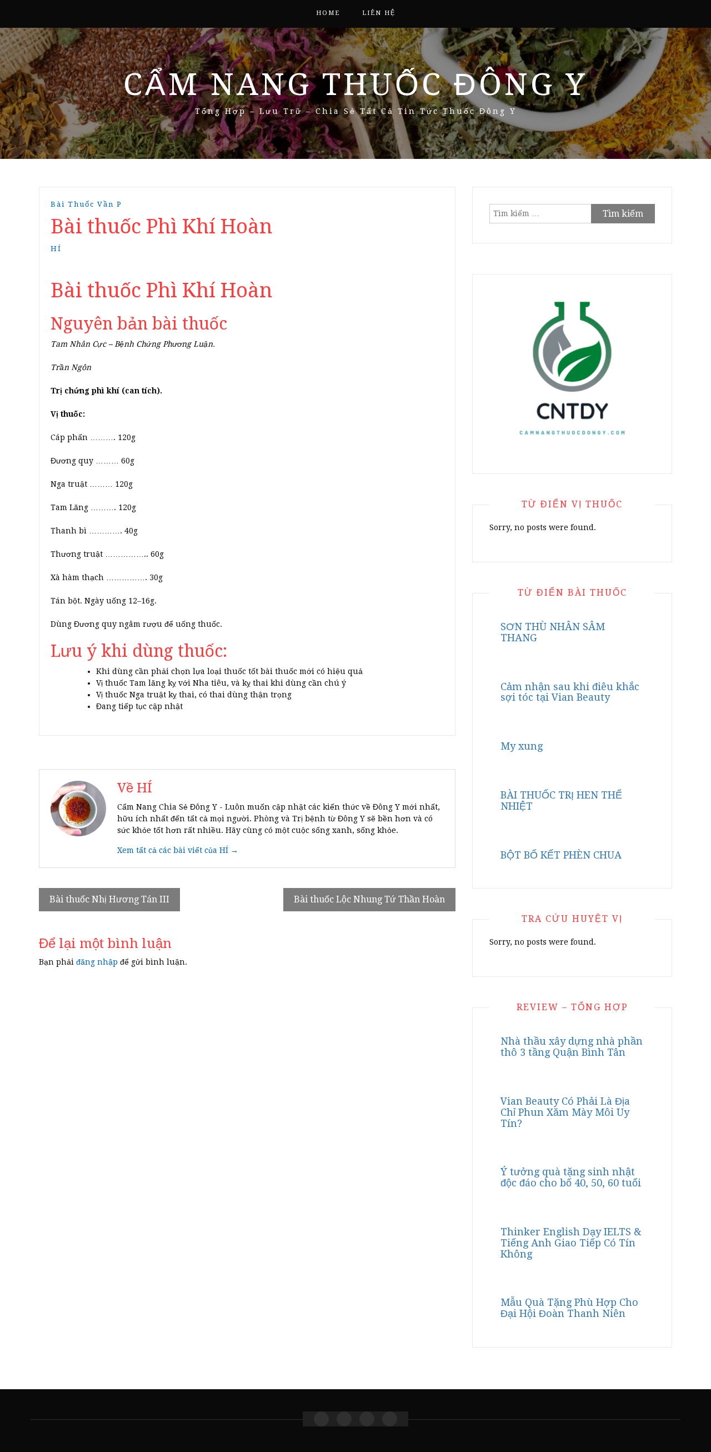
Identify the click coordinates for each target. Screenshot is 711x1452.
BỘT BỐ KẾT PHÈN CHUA (561, 855)
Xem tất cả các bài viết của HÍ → (177, 850)
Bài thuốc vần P (86, 204)
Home (328, 13)
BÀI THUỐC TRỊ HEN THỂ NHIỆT (561, 800)
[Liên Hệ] (366, 1418)
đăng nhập (97, 961)
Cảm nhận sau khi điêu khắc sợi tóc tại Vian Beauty (569, 692)
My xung (521, 746)
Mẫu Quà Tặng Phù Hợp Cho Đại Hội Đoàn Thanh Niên (569, 1307)
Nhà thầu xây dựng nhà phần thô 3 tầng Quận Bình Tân (571, 1046)
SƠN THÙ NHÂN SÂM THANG (552, 632)
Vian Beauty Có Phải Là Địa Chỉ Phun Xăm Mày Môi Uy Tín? (565, 1112)
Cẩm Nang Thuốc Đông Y (355, 84)
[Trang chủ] (321, 1418)
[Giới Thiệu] (344, 1418)
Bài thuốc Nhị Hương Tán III (109, 899)
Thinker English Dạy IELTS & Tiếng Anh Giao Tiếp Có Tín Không (571, 1243)
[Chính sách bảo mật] (389, 1418)
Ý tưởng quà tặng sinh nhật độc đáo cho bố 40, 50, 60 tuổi (570, 1177)
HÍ (56, 249)
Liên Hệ (378, 13)
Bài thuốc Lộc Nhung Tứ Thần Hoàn (369, 899)
